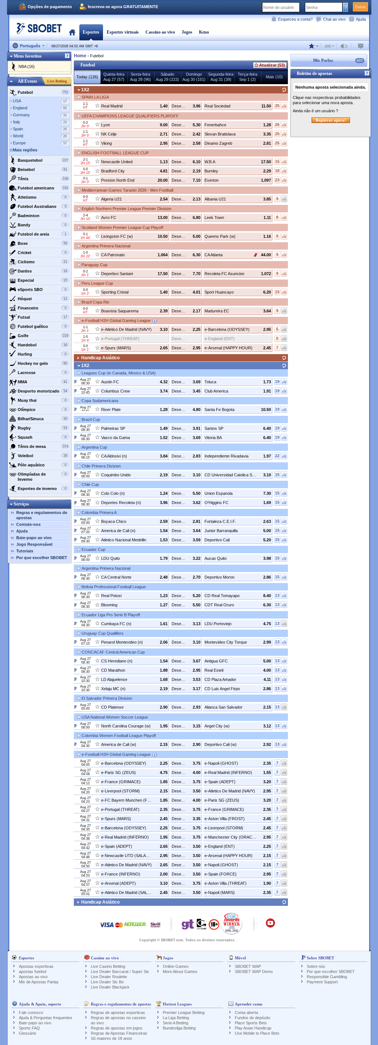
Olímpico (42, 409)
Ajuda (361, 19)
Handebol (43, 345)
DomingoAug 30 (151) (194, 77)
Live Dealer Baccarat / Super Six (120, 971)
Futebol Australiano (42, 206)
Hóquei (43, 299)
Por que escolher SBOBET (41, 557)
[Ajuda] (67, 56)
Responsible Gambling (327, 976)
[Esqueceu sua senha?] (345, 7)
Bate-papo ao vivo (34, 537)
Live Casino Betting (108, 966)
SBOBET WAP (248, 966)
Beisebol (43, 169)
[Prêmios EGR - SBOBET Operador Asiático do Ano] (231, 923)
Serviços (21, 504)
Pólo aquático (42, 465)
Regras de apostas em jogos (116, 1028)
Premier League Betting (184, 1012)
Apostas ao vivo (33, 976)
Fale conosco (31, 1012)
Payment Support (322, 982)
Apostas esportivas (36, 966)
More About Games (180, 971)
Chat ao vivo (334, 19)
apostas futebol (32, 971)
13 (277, 595)
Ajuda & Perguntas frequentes (45, 1017)
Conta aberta (246, 1012)
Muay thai (42, 400)
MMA (43, 382)
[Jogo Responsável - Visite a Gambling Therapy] (188, 926)
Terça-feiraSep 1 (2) (247, 77)
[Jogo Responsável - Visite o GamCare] (201, 926)
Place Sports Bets (251, 1023)
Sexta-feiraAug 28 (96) (140, 77)
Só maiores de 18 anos (111, 1038)
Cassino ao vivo (160, 32)
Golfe (43, 335)
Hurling (42, 354)
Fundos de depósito (252, 1017)
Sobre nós (316, 966)
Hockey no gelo (43, 363)
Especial (43, 280)
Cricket (42, 252)
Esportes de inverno (42, 488)
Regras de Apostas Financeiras (119, 1033)
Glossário (27, 1033)
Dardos (43, 271)
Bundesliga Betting (179, 1028)
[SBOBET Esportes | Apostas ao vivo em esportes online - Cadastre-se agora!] (37, 31)
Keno (204, 32)
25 (277, 105)
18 (277, 170)
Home (72, 32)
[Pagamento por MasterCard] (119, 928)
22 (277, 455)
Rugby (43, 428)
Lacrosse (42, 372)
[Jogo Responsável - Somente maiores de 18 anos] (214, 927)
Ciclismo (43, 262)
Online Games (176, 966)
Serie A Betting (175, 1023)
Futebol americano (43, 188)
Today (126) (87, 77)
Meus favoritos (28, 56)
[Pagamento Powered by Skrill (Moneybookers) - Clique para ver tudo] (155, 928)
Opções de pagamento (50, 6)
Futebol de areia (42, 234)
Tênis (43, 179)
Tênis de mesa (43, 446)
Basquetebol (43, 160)
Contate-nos (28, 524)
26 (277, 124)
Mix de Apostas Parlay (39, 982)
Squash (42, 437)
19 (277, 381)
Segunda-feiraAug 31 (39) (220, 77)
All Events (27, 81)
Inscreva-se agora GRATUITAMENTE (123, 6)
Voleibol (43, 455)
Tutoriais (24, 551)
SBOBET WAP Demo (254, 971)
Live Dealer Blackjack (110, 987)
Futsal (43, 317)
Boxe (43, 243)
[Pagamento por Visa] (106, 928)
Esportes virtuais (123, 32)
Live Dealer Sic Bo (107, 982)
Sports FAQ (29, 1028)
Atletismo (42, 197)
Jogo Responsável (34, 544)
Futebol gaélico (42, 326)
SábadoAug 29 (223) (167, 77)
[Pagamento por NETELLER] (135, 928)
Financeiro (42, 308)
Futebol (43, 92)
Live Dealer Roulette (109, 976)
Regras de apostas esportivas (118, 1012)
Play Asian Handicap (253, 1028)
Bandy (42, 225)
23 (277, 180)
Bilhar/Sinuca (43, 419)
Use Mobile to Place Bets (257, 1033)
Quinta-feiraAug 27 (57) (113, 77)
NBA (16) (26, 66)
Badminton (42, 215)
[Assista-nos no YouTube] (270, 926)
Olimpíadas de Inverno (42, 477)
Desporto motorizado (43, 391)
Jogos (187, 32)
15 (277, 161)
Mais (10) (274, 77)
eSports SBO (42, 289)
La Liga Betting (176, 1017)
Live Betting (57, 81)
